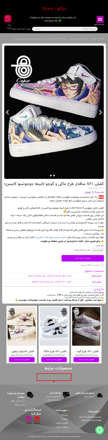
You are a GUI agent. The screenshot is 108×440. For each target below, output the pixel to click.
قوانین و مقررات (62, 423)
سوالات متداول (62, 427)
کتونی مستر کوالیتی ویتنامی (82, 250)
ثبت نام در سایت (17, 29)
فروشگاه (64, 415)
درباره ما (65, 419)
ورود (28, 29)
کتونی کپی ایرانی (98, 250)
